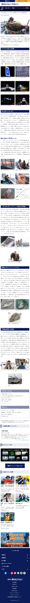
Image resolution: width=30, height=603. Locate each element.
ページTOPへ (14, 550)
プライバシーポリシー (14, 592)
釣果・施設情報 (4, 401)
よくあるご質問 (5, 566)
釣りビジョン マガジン (8, 12)
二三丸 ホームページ (6, 403)
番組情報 (4, 557)
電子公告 (14, 584)
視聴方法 (4, 554)
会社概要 (14, 582)
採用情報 (14, 588)
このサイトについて (14, 594)
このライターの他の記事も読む (22, 440)
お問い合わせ (14, 590)
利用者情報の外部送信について (14, 596)
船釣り (15, 12)
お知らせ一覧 (14, 586)
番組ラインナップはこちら (15, 465)
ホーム (8, 1)
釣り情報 (4, 560)
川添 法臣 (16, 44)
